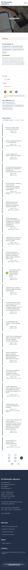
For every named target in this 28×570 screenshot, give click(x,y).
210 (9, 461)
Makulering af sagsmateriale (10, 526)
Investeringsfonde (7, 49)
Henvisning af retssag (8, 534)
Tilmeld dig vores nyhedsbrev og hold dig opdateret (13, 552)
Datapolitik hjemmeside (8, 529)
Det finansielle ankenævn (6, 3)
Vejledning (5, 38)
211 (15, 461)
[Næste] (18, 463)
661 (12, 464)
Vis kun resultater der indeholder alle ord (14, 96)
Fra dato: (4, 76)
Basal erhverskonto (18, 49)
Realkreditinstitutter (17, 46)
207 (9, 458)
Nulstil (4, 52)
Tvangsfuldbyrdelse (7, 531)
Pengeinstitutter (7, 46)
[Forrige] (9, 454)
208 (15, 458)
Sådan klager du (6, 543)
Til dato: (4, 83)
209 (22, 458)
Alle (23, 63)
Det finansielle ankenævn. (15, 564)
